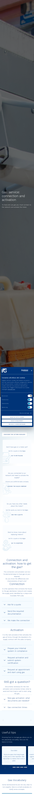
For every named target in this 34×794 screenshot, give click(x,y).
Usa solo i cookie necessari (17, 424)
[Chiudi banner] (31, 370)
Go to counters (17, 543)
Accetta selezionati (17, 420)
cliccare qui (11, 389)
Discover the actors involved (14, 434)
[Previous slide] (3, 720)
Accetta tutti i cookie (17, 417)
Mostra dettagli (24, 413)
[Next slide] (31, 720)
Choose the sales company (17, 486)
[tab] (14, 767)
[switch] (30, 399)
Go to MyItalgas (17, 455)
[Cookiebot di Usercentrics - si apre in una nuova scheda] (21, 370)
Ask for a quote (17, 514)
